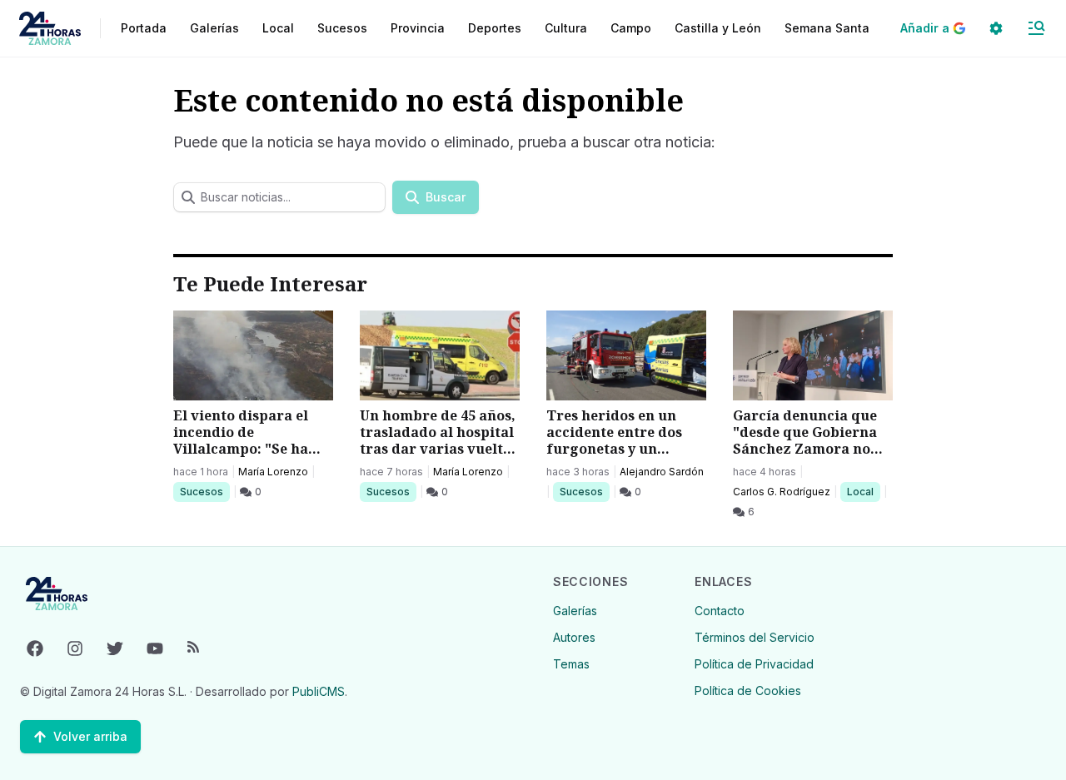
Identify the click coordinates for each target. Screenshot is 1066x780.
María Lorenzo (273, 471)
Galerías (214, 28)
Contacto (720, 611)
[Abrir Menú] (1036, 28)
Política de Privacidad (754, 664)
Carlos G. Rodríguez (781, 491)
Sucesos (204, 491)
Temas (571, 664)
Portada (144, 28)
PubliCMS (318, 691)
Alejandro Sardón (662, 471)
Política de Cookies (748, 690)
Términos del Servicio (754, 637)
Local (863, 491)
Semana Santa (827, 28)
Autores (574, 637)
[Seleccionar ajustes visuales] (996, 28)
